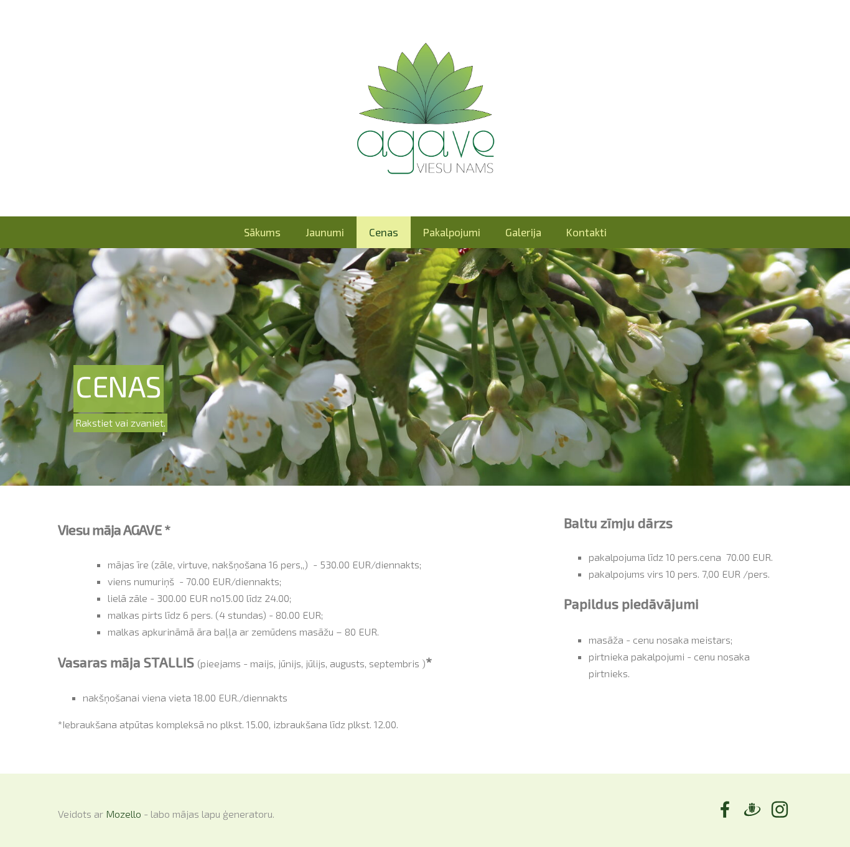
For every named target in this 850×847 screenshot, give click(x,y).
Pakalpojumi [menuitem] (451, 232)
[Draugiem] (752, 809)
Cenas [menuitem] (383, 232)
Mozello (123, 814)
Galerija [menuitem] (523, 232)
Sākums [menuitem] (262, 232)
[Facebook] (724, 809)
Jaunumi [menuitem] (325, 232)
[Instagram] (779, 809)
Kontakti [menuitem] (586, 232)
